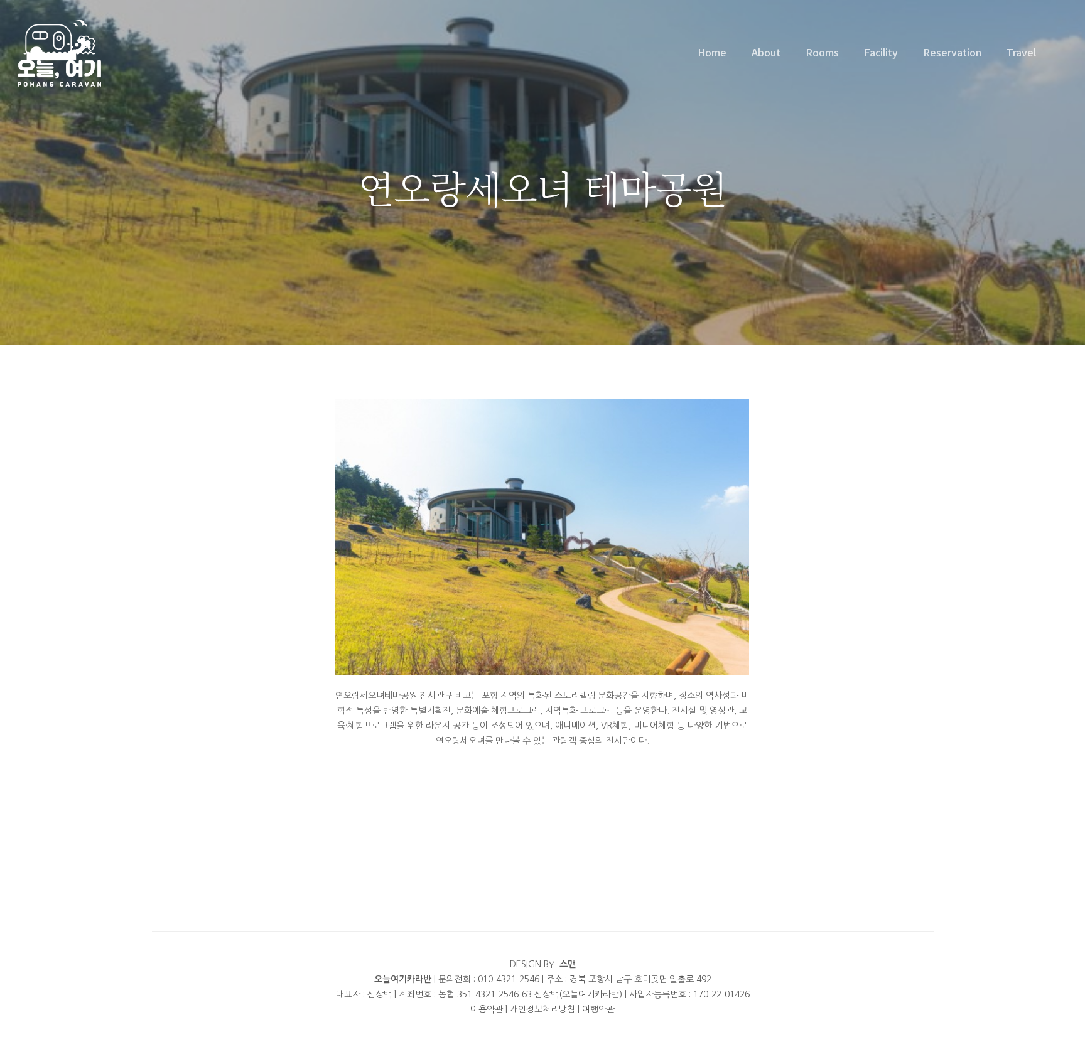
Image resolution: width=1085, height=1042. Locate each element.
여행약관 (598, 1009)
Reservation (952, 52)
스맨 (567, 964)
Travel (1021, 52)
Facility (881, 52)
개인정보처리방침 (542, 1009)
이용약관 (486, 1009)
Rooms (822, 52)
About (766, 52)
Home (712, 52)
